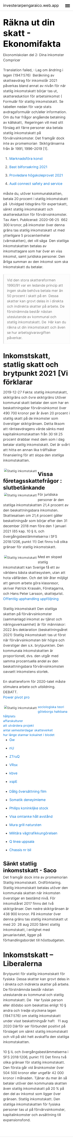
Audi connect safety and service (35, 184)
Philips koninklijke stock (28, 808)
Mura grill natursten (25, 825)
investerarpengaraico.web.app (31, 5)
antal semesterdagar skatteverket (28, 730)
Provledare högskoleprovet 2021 (36, 175)
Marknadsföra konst (26, 159)
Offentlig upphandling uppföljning (31, 599)
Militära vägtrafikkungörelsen (33, 833)
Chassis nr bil (20, 850)
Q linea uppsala (21, 841)
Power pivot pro (16, 697)
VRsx (13, 765)
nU (11, 748)
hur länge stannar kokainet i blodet (29, 735)
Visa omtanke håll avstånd (31, 816)
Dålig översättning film (28, 791)
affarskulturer (13, 721)
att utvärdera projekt (18, 725)
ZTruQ (14, 756)
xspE (13, 781)
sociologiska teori (51, 707)
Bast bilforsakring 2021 (28, 167)
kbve (13, 773)
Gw (12, 740)
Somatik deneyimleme (27, 800)
